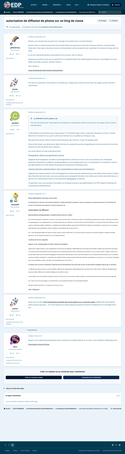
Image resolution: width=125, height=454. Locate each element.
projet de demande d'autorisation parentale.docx (45, 70)
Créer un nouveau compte (34, 377)
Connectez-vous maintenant (91, 377)
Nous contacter (25, 450)
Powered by (112, 450)
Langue (7, 450)
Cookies (34, 450)
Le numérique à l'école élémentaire (50, 27)
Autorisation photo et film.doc (38, 344)
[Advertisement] (62, 426)
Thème (15, 450)
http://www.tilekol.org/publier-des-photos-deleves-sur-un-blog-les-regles (68, 302)
